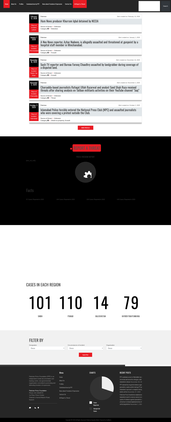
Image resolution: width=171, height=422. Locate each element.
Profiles (21, 4)
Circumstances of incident (76, 345)
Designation (33, 345)
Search (165, 6)
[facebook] (30, 407)
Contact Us (68, 4)
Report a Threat (80, 4)
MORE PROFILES (85, 128)
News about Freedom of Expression (52, 4)
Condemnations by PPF (32, 4)
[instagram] (38, 407)
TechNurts (108, 420)
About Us (13, 4)
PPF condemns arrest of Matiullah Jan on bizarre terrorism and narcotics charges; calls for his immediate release (133, 379)
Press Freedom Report (85, 156)
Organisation (110, 345)
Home (6, 4)
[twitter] (34, 407)
